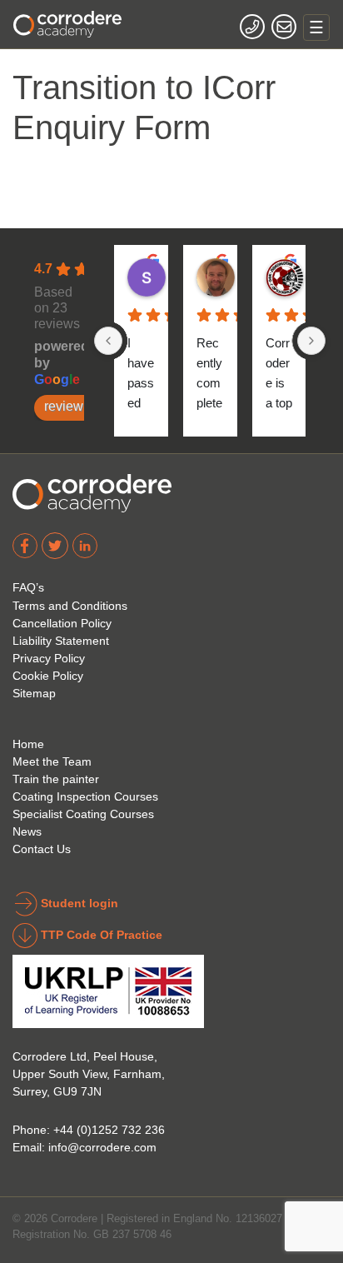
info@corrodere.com (102, 1147)
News (27, 831)
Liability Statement (60, 640)
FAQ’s (28, 587)
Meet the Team (52, 761)
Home (28, 744)
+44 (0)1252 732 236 (109, 1129)
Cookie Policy (47, 675)
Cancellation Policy (62, 623)
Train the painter (55, 779)
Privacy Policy (48, 658)
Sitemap (34, 693)
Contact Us (41, 849)
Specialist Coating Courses (83, 814)
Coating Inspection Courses (85, 796)
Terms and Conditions (69, 605)
